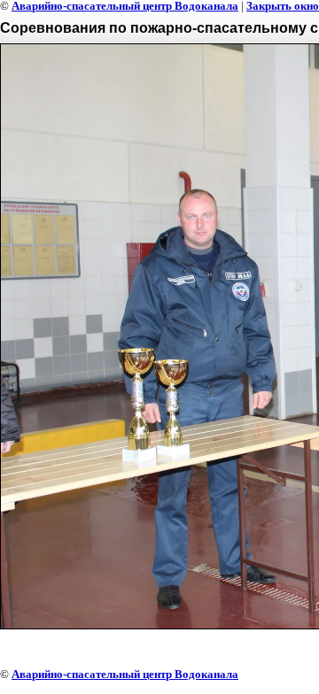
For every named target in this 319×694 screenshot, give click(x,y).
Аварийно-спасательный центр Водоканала (125, 674)
